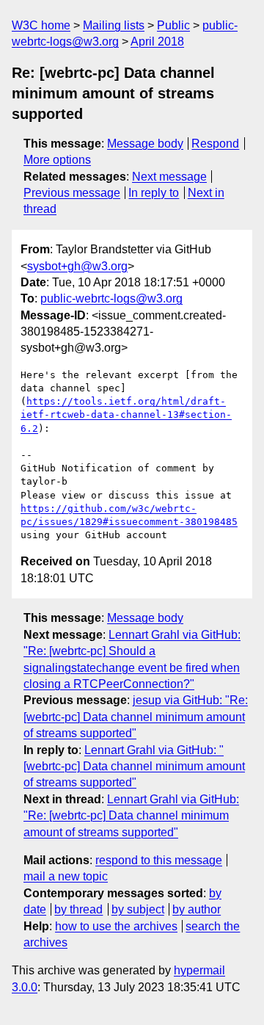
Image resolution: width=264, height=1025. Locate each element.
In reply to (153, 192)
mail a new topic (65, 876)
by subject (137, 909)
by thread (78, 909)
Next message (169, 176)
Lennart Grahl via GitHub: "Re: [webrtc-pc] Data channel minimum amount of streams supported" (131, 816)
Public (173, 25)
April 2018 (157, 41)
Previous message (71, 192)
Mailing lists (113, 25)
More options (57, 159)
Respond (215, 143)
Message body (145, 143)
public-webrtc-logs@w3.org (111, 298)
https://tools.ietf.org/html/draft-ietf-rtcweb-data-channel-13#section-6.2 (126, 414)
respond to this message (158, 860)
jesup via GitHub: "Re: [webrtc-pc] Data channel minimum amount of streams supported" (135, 716)
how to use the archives (116, 926)
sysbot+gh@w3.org (77, 266)
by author (196, 909)
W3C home (41, 25)
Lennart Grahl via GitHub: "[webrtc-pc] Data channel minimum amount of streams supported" (134, 766)
